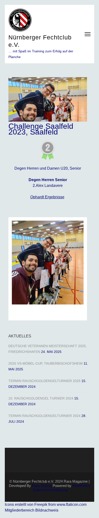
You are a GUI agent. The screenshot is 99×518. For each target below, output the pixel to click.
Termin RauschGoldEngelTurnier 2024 (44, 416)
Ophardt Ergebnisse (47, 197)
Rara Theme (42, 486)
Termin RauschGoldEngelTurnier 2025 (44, 381)
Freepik (40, 504)
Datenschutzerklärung (50, 490)
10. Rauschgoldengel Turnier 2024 (40, 398)
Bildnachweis (46, 510)
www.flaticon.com (72, 504)
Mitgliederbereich (20, 510)
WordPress (81, 486)
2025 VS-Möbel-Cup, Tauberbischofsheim (45, 363)
